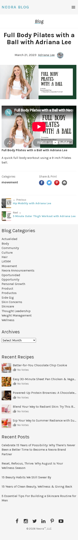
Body (5, 243)
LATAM (6, 261)
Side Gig (8, 297)
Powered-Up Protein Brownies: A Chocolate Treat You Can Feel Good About (44, 393)
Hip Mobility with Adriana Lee (32, 203)
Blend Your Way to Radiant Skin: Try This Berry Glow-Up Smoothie (44, 406)
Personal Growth (13, 284)
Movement (10, 182)
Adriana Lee (46, 55)
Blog (39, 21)
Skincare (8, 306)
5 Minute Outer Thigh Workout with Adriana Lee (44, 216)
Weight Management (17, 315)
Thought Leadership (16, 311)
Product (7, 288)
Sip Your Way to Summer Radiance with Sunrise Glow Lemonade (44, 420)
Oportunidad (11, 275)
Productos (9, 293)
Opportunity (10, 279)
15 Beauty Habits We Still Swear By (26, 477)
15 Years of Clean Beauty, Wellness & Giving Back (37, 486)
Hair (5, 257)
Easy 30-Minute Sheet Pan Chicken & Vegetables (44, 379)
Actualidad (9, 239)
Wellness (8, 320)
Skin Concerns (12, 302)
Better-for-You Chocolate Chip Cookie (40, 365)
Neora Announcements (18, 270)
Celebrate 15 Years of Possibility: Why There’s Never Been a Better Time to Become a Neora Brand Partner (38, 449)
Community (10, 248)
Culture (7, 252)
